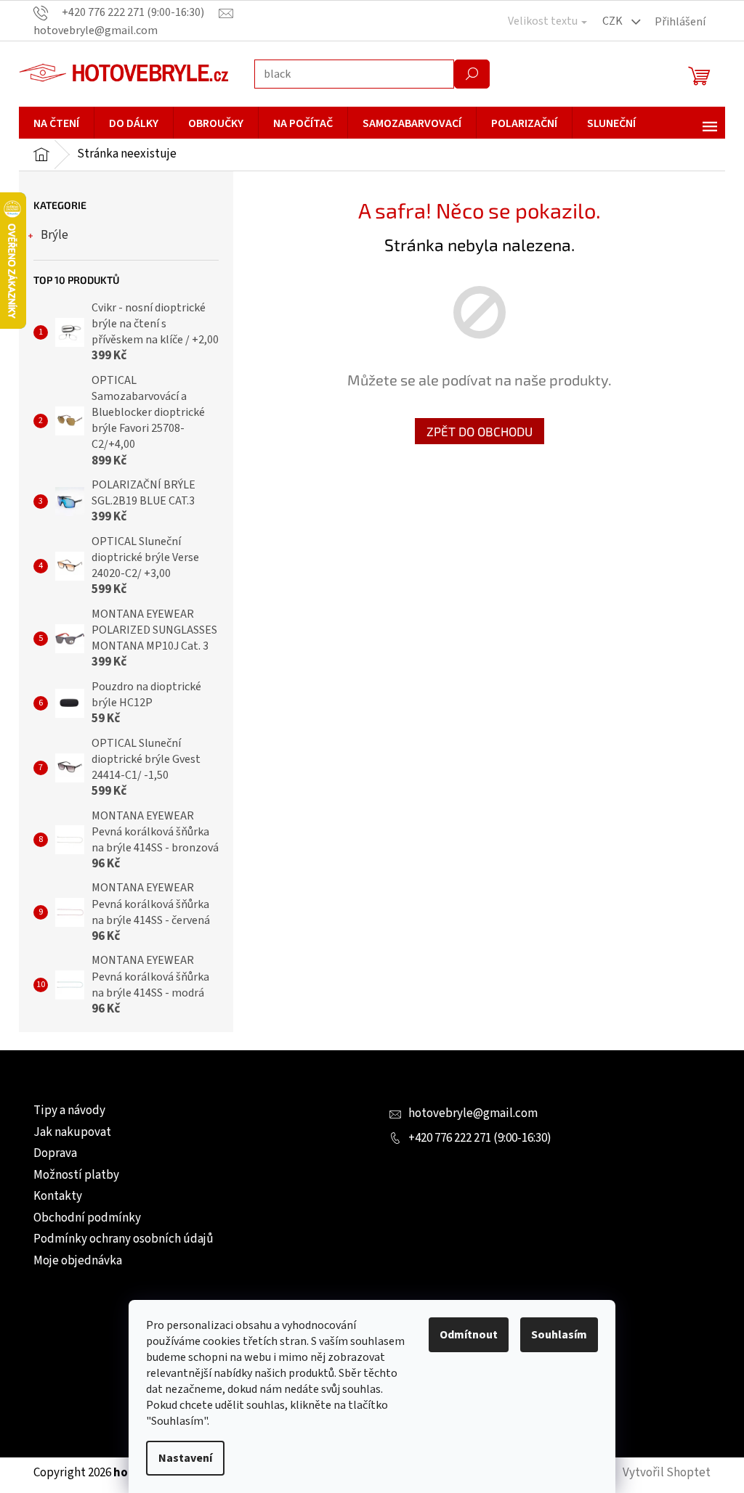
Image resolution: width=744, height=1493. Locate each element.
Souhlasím (554, 1335)
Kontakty (52, 1196)
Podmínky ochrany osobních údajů (118, 1239)
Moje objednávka (72, 1260)
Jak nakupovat (67, 1132)
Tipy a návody (64, 1110)
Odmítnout (463, 1335)
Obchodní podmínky (82, 1218)
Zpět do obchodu (474, 431)
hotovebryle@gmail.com (468, 1113)
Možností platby (71, 1175)
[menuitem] (51, 123)
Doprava (50, 1153)
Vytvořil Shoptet (661, 1472)
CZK (608, 21)
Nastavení (180, 1458)
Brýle (49, 235)
